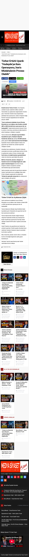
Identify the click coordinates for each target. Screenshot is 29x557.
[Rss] (5, 480)
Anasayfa (3, 52)
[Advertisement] (14, 15)
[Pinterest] (18, 477)
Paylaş (6, 78)
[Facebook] (2, 477)
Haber (8, 52)
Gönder (21, 78)
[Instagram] (8, 477)
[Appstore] (2, 480)
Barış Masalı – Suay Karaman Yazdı (16, 45)
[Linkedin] (12, 477)
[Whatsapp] (21, 477)
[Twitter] (5, 477)
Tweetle (14, 78)
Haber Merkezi (7, 264)
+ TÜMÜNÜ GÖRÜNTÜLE (22, 505)
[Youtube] (15, 477)
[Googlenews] (25, 477)
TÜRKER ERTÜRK (6, 246)
